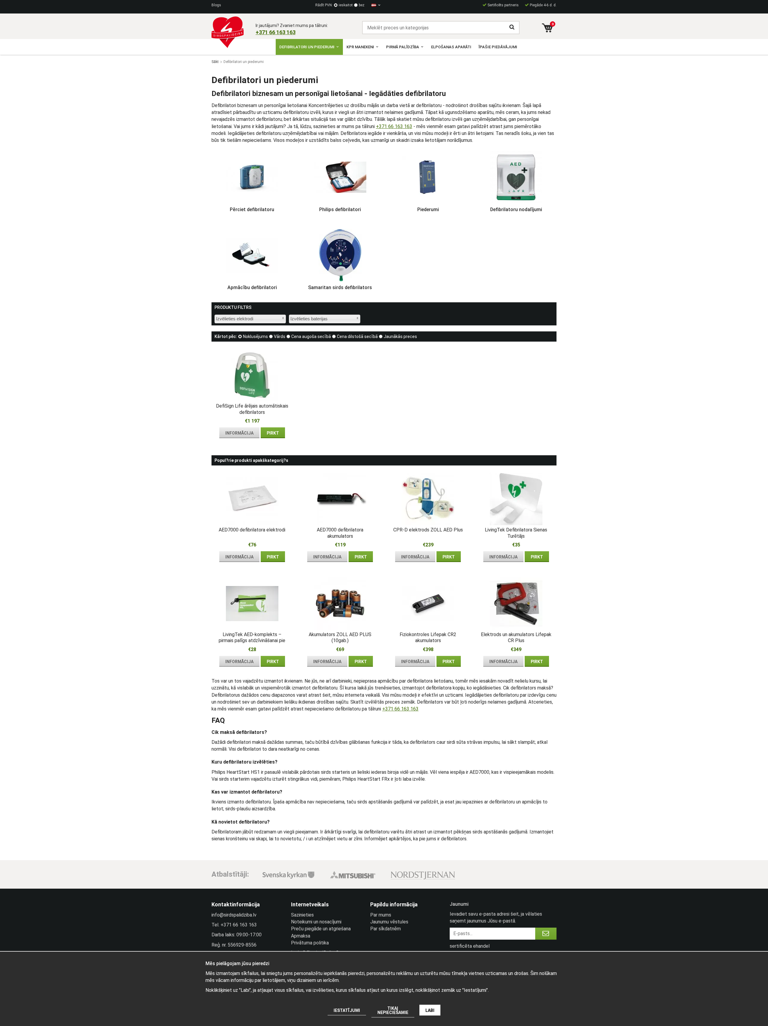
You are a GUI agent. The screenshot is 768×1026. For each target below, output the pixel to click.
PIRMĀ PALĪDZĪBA (402, 47)
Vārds (279, 336)
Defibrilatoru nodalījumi (516, 209)
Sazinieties (302, 915)
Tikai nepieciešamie (392, 1010)
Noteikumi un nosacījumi (316, 922)
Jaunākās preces (400, 336)
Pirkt (273, 433)
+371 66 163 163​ (276, 32)
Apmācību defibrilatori (252, 287)
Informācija (239, 433)
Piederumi (428, 209)
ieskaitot (346, 5)
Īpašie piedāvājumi (497, 47)
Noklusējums (255, 336)
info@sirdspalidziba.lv (234, 915)
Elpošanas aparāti (451, 47)
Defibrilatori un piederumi (306, 47)
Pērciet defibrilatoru (252, 209)
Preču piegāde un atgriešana (321, 929)
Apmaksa (300, 936)
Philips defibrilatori (340, 209)
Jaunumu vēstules (389, 922)
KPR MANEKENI (360, 47)
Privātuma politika (310, 943)
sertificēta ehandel (470, 946)
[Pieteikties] (545, 934)
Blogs (216, 5)
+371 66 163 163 (394, 126)
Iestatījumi (347, 1010)
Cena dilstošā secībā (357, 336)
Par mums (380, 915)
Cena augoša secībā (311, 336)
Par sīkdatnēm (385, 929)
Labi (429, 1010)
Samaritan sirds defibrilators (340, 287)
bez (361, 5)
